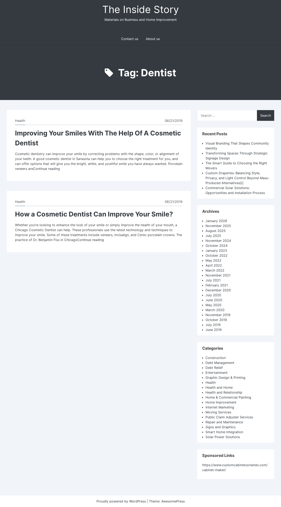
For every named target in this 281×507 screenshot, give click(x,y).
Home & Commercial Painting (228, 397)
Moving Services (218, 412)
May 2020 (213, 305)
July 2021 (213, 280)
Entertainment (217, 373)
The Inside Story (140, 9)
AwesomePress (173, 501)
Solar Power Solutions (223, 437)
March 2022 (215, 270)
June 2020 (214, 300)
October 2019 (216, 320)
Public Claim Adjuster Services (229, 417)
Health (20, 121)
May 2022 (213, 260)
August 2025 (216, 231)
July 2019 (213, 325)
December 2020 (218, 290)
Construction (216, 358)
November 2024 (218, 241)
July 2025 (213, 236)
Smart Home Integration (224, 432)
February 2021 (217, 285)
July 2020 (213, 295)
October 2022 (217, 255)
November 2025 (218, 226)
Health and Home (219, 387)
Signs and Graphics (221, 427)
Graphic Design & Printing (225, 377)
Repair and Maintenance (224, 422)
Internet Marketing (220, 407)
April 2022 (214, 265)
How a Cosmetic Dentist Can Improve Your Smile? (94, 214)
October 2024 (217, 246)
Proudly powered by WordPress (121, 501)
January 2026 (216, 221)
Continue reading (46, 169)
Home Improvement (221, 402)
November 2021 (218, 275)
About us (153, 39)
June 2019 (214, 330)
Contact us (129, 39)
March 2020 (215, 310)
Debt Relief (214, 368)
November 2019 (218, 315)
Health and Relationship (224, 392)
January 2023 (216, 250)
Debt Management (220, 363)
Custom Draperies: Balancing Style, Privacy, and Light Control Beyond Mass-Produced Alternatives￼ (237, 178)
